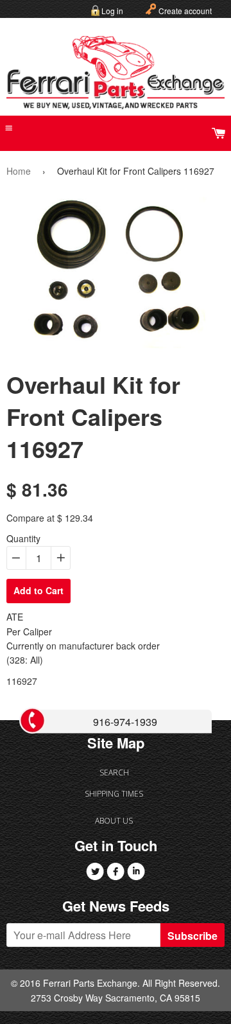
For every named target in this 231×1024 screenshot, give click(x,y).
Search (114, 772)
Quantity (23, 538)
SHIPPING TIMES (114, 793)
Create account (185, 10)
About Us (114, 820)
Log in (112, 10)
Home (18, 170)
